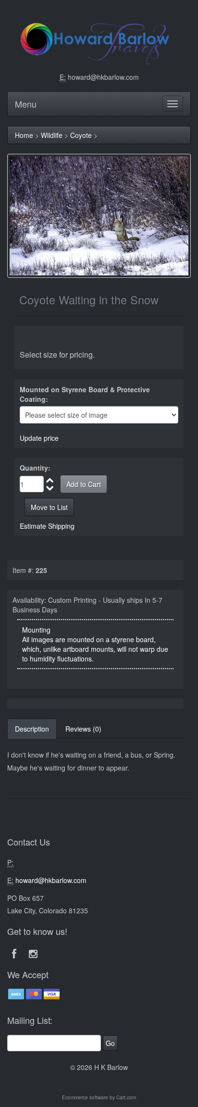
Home (24, 135)
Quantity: (35, 468)
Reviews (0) (83, 729)
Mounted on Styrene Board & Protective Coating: (85, 394)
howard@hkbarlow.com (103, 77)
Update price (39, 438)
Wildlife (51, 135)
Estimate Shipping (47, 526)
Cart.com (126, 1097)
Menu (26, 104)
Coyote (81, 135)
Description (32, 729)
